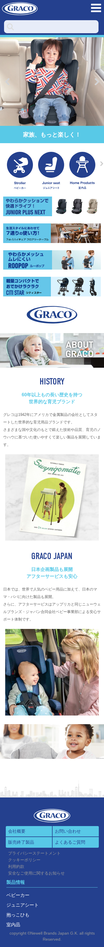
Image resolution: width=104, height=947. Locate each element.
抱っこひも (17, 914)
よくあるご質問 (70, 842)
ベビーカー (17, 895)
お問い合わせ (68, 831)
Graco (30, 8)
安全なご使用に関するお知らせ (36, 873)
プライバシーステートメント (34, 853)
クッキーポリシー (24, 860)
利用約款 (16, 866)
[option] (52, 81)
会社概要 (16, 831)
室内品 (13, 924)
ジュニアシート (22, 905)
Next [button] (97, 81)
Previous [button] (7, 81)
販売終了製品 (21, 842)
